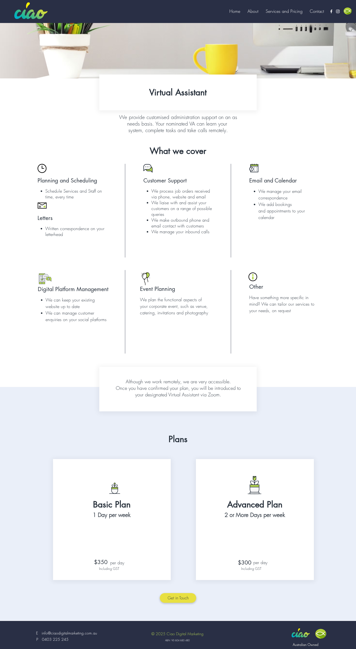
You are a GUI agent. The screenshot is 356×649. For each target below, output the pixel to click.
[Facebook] (331, 11)
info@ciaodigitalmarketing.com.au (69, 633)
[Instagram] (337, 11)
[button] (284, 11)
